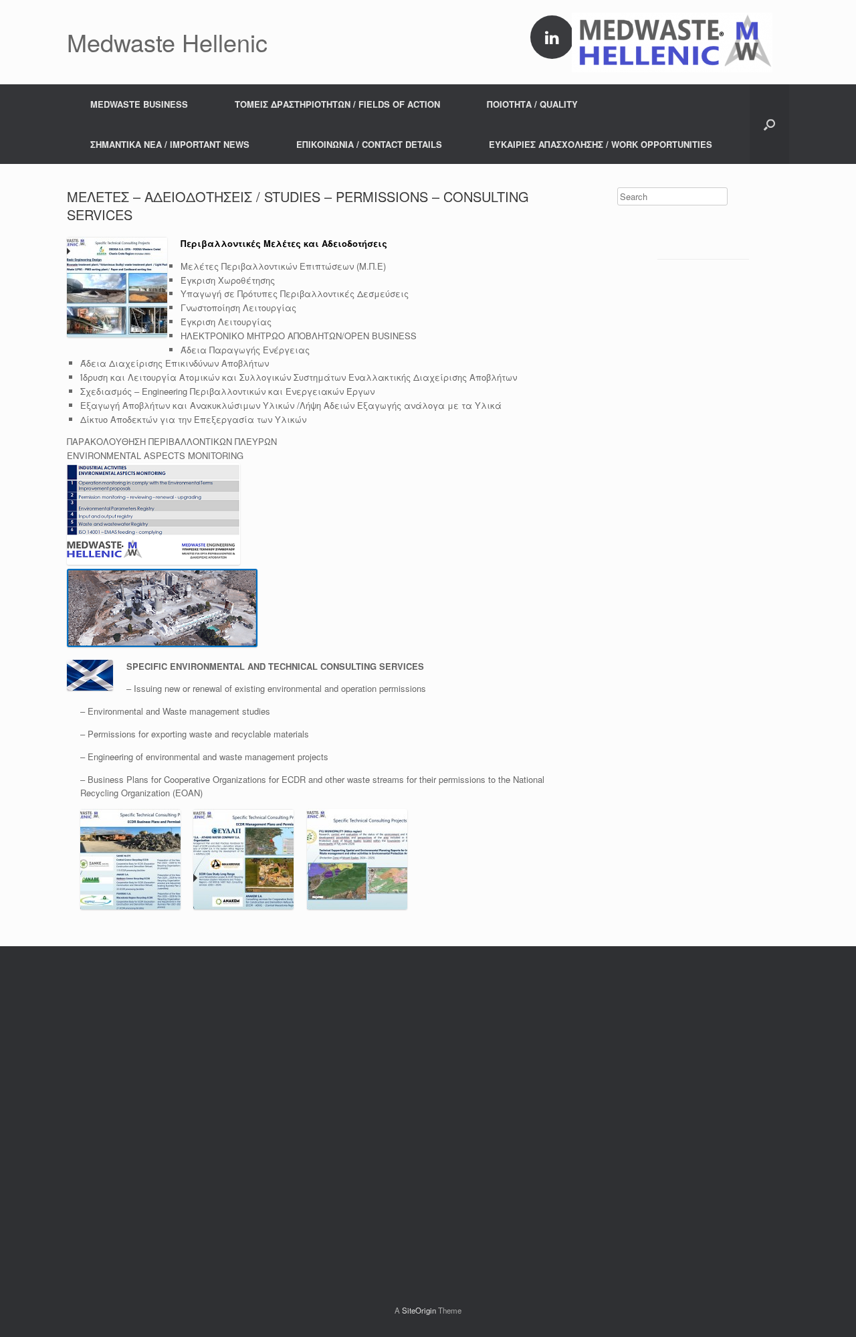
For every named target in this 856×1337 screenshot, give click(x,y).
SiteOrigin (419, 1310)
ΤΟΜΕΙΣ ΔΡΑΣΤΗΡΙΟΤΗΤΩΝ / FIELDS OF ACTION (337, 104)
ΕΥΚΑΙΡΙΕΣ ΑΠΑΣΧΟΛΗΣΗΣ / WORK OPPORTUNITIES (600, 144)
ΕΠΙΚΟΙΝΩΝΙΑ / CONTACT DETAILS (369, 144)
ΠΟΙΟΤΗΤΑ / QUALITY (532, 104)
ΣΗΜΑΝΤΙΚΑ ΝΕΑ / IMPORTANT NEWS (169, 144)
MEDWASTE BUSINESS (139, 104)
